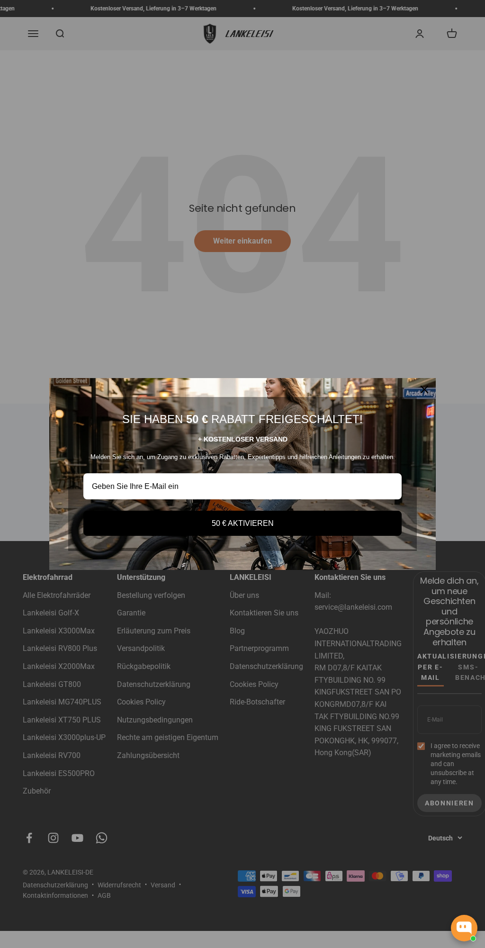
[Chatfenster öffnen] (464, 928)
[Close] (424, 389)
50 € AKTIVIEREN (243, 523)
